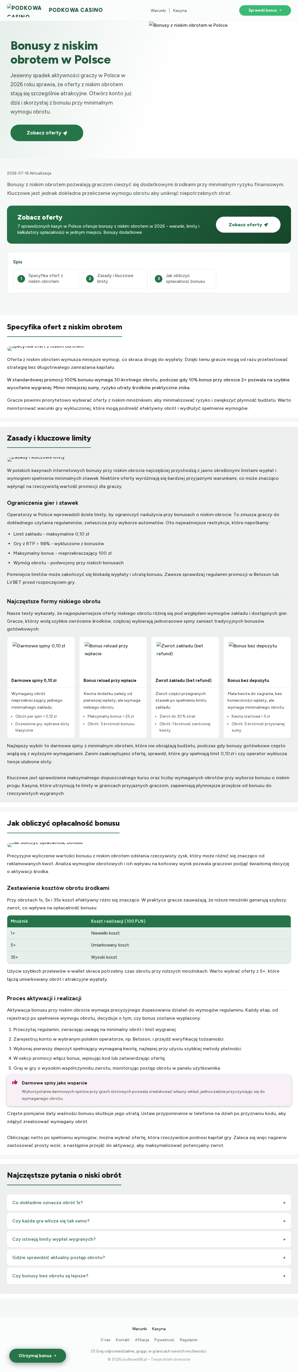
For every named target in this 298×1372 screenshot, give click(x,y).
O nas (105, 1340)
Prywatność (164, 1340)
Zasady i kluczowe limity (115, 278)
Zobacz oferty (44, 133)
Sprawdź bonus (263, 10)
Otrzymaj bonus (35, 1355)
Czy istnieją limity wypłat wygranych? (53, 1239)
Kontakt (123, 1340)
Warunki (158, 10)
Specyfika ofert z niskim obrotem (46, 278)
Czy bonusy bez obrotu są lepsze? (50, 1275)
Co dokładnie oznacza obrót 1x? (47, 1202)
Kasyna (180, 10)
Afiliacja (142, 1340)
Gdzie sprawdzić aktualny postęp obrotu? (58, 1257)
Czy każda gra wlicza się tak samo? (50, 1221)
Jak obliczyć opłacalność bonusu (185, 278)
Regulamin (189, 1340)
